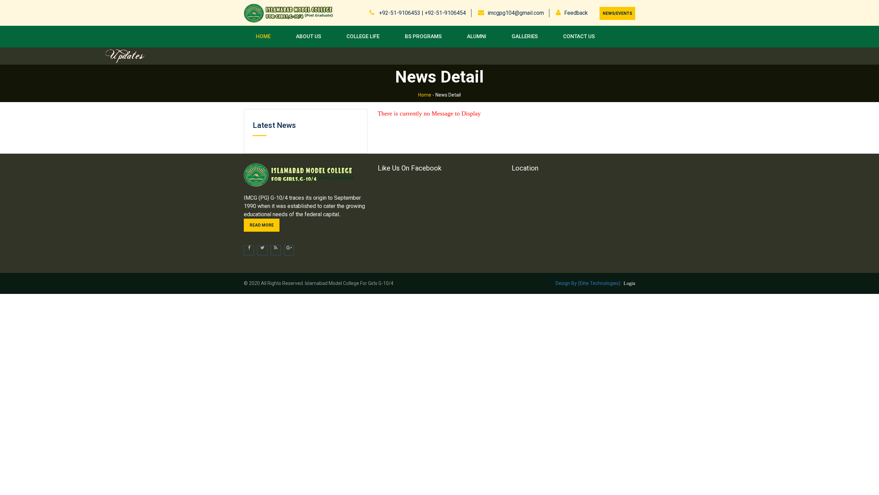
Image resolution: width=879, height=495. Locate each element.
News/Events (617, 13)
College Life (362, 36)
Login (629, 283)
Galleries (525, 36)
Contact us (579, 36)
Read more (262, 225)
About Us (308, 36)
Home (263, 36)
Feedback (576, 13)
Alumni (476, 36)
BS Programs (423, 36)
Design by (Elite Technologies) (588, 283)
